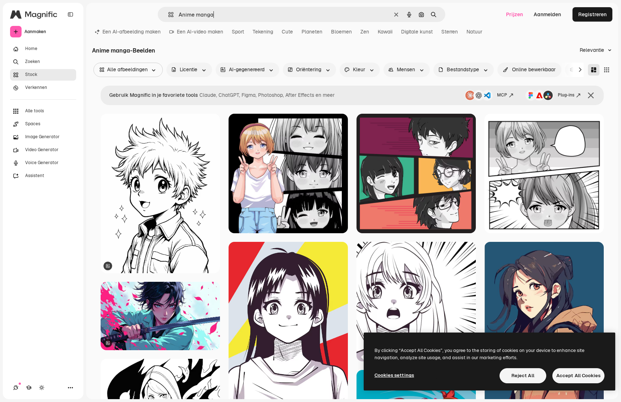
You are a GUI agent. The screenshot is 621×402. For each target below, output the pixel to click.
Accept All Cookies (578, 375)
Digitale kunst (417, 31)
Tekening (263, 31)
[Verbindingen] (16, 387)
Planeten (312, 31)
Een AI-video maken (200, 31)
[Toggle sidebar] (70, 14)
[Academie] (28, 387)
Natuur (474, 31)
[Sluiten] (590, 95)
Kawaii (385, 31)
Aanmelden (547, 14)
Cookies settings (394, 375)
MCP (502, 95)
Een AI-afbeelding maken (131, 31)
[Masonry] (593, 70)
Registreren (592, 14)
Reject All (522, 375)
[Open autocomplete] (168, 14)
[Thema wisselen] (41, 387)
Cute (287, 31)
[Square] (606, 70)
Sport (238, 31)
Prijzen (514, 14)
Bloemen (341, 31)
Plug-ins (566, 95)
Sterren (449, 31)
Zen (364, 31)
